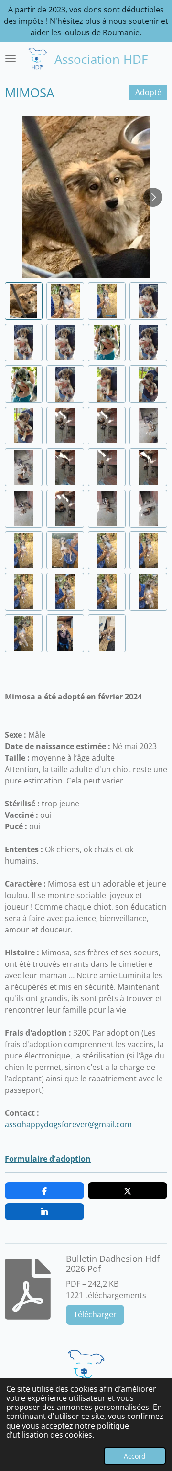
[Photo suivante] (152, 197)
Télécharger (95, 1314)
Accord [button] (135, 1455)
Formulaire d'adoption (48, 1159)
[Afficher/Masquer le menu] (10, 58)
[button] (24, 301)
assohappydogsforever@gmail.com (68, 1124)
